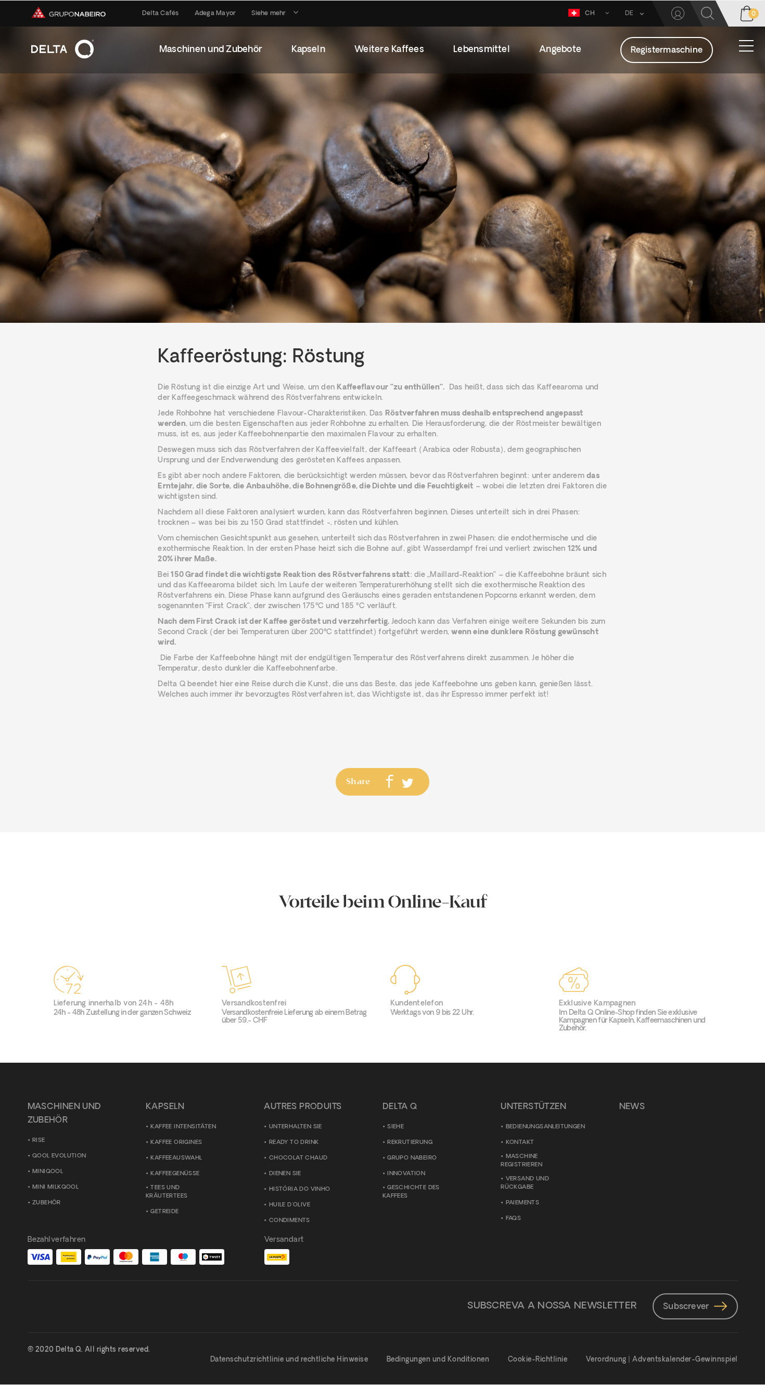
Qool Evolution (59, 1156)
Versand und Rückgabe (525, 1183)
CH (589, 13)
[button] (630, 14)
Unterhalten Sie (295, 1127)
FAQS (513, 1219)
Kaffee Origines (176, 1142)
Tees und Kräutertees (166, 1192)
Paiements (523, 1203)
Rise (38, 1140)
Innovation (406, 1174)
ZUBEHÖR (46, 1203)
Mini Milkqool (55, 1187)
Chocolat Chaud (298, 1158)
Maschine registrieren (521, 1161)
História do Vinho (299, 1189)
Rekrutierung (409, 1142)
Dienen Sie (285, 1174)
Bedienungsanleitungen (545, 1127)
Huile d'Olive (289, 1205)
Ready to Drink (294, 1142)
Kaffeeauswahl (176, 1158)
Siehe (395, 1127)
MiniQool (47, 1172)
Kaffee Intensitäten (183, 1127)
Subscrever (686, 1307)
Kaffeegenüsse (174, 1174)
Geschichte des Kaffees (411, 1192)
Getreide (164, 1212)
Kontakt (520, 1142)
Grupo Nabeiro (412, 1158)
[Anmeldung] (678, 14)
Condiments (289, 1221)
